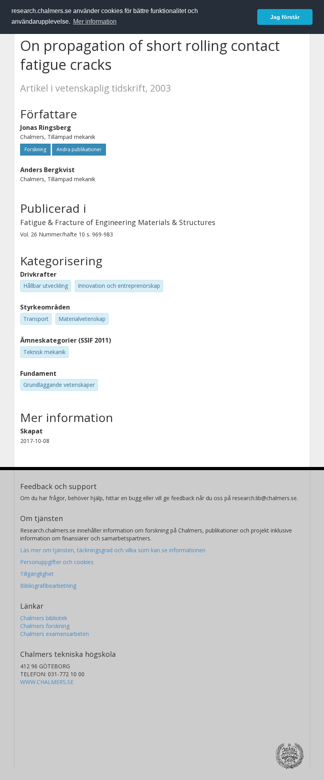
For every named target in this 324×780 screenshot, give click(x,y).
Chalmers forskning (45, 626)
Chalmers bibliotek (43, 618)
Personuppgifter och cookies (57, 562)
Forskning (35, 149)
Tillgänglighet (37, 574)
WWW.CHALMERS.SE (46, 682)
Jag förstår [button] (285, 17)
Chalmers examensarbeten (54, 634)
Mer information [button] (95, 21)
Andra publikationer (79, 149)
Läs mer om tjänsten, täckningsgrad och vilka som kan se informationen (112, 550)
